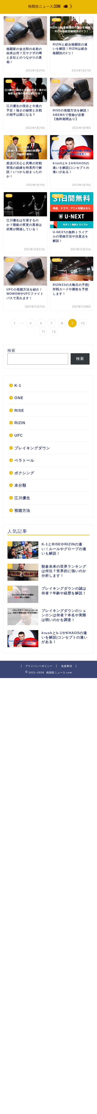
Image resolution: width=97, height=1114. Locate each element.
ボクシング (24, 473)
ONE (18, 398)
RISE (19, 410)
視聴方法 (22, 510)
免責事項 (66, 666)
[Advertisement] (48, 895)
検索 (11, 350)
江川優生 (22, 498)
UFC (18, 435)
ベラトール (24, 460)
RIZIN (19, 423)
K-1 (17, 385)
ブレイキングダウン (32, 448)
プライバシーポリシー (38, 666)
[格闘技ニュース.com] (48, 8)
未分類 (20, 485)
